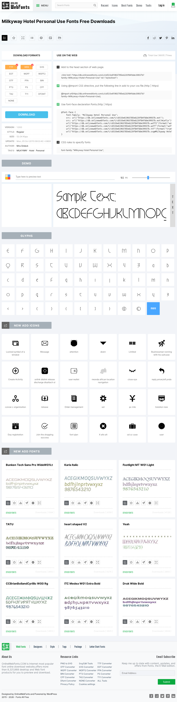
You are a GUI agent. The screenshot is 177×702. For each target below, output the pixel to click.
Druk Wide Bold (133, 583)
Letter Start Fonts (97, 647)
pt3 (11, 87)
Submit (166, 682)
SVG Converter (86, 667)
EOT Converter (104, 667)
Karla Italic (71, 465)
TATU (9, 524)
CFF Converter (67, 677)
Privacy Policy (67, 684)
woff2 (41, 73)
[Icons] (50, 38)
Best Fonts (127, 5)
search (94, 5)
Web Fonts (21, 647)
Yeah (126, 524)
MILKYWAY (22, 150)
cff (42, 87)
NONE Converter (87, 680)
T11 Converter (104, 677)
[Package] (41, 38)
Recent (104, 5)
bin (42, 80)
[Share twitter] (160, 38)
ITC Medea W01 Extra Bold (82, 583)
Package (78, 647)
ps (26, 87)
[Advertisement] (28, 205)
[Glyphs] (32, 38)
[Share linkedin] (173, 38)
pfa (27, 80)
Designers (38, 647)
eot (11, 73)
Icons (115, 5)
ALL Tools (102, 680)
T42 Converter (86, 677)
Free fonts (17, 5)
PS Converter (103, 674)
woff (27, 73)
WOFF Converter (68, 670)
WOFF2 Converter (87, 670)
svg (42, 67)
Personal (40, 150)
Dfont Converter (68, 680)
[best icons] (5, 451)
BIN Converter (67, 674)
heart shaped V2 (75, 524)
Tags (64, 647)
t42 (11, 94)
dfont (42, 94)
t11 (26, 94)
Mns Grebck (22, 146)
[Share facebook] (148, 38)
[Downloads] (20, 503)
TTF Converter (104, 663)
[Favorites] (14, 38)
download (26, 114)
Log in (161, 5)
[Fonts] (59, 38)
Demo (139, 5)
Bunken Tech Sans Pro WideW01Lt (29, 465)
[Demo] (23, 38)
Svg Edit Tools (86, 663)
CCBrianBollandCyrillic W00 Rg (27, 583)
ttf (11, 67)
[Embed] (33, 503)
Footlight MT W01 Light (138, 465)
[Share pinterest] (167, 38)
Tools (149, 5)
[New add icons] (5, 325)
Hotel (31, 150)
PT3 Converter (86, 674)
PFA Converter (104, 670)
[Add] (4, 38)
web (26, 67)
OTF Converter (67, 667)
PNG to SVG (66, 663)
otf (11, 80)
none (11, 100)
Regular (20, 132)
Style (52, 647)
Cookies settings (87, 684)
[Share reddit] (154, 38)
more (153, 308)
